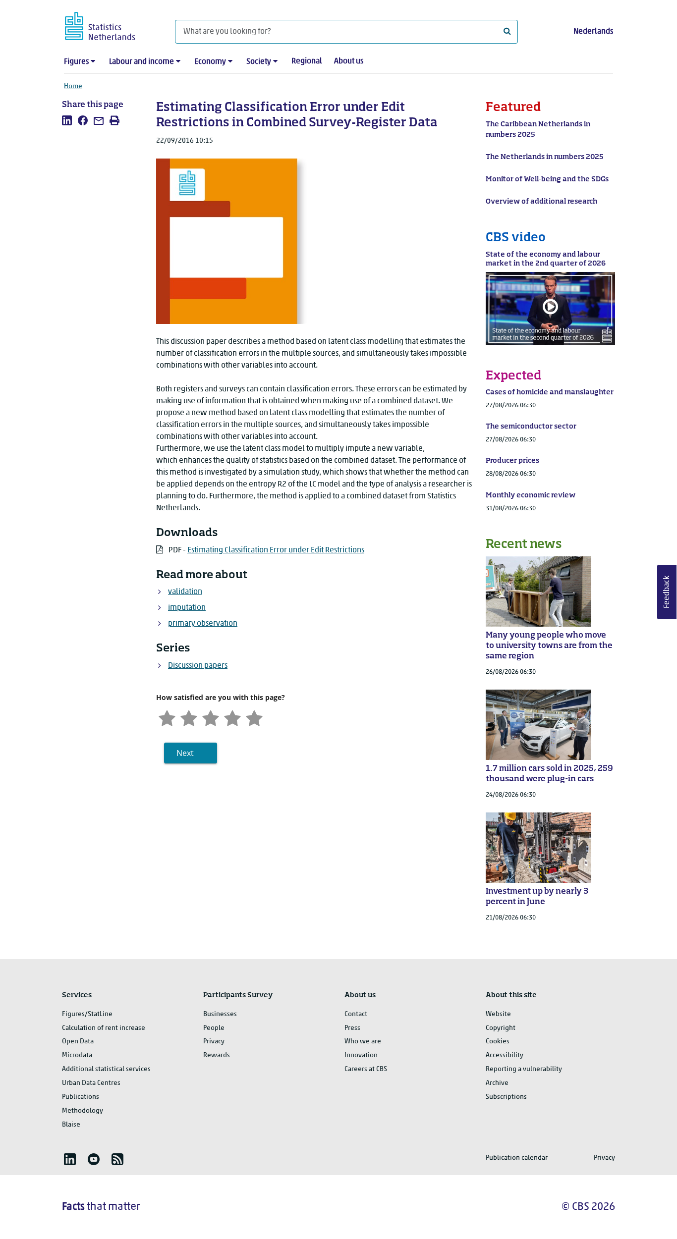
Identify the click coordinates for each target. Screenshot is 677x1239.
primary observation (202, 624)
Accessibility (504, 1055)
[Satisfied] (232, 717)
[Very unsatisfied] (167, 717)
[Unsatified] (189, 717)
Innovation (361, 1055)
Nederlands (593, 32)
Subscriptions (506, 1097)
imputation (187, 608)
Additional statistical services (106, 1069)
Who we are (362, 1041)
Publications (80, 1097)
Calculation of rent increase (103, 1028)
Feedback (667, 592)
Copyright (500, 1028)
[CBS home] (110, 24)
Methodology (82, 1111)
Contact (355, 1014)
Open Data (78, 1041)
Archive (497, 1083)
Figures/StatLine (87, 1014)
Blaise (71, 1125)
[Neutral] (211, 717)
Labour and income (141, 62)
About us (348, 61)
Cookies (497, 1041)
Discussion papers (197, 666)
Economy (210, 62)
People (214, 1028)
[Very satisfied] (254, 717)
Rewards (216, 1055)
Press (352, 1028)
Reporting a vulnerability (524, 1069)
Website (498, 1014)
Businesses (220, 1014)
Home (73, 86)
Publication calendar (517, 1158)
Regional (306, 61)
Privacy (214, 1041)
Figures (76, 62)
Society (258, 62)
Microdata (77, 1055)
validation (185, 592)
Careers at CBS (365, 1069)
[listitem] (67, 120)
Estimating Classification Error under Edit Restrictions (275, 550)
